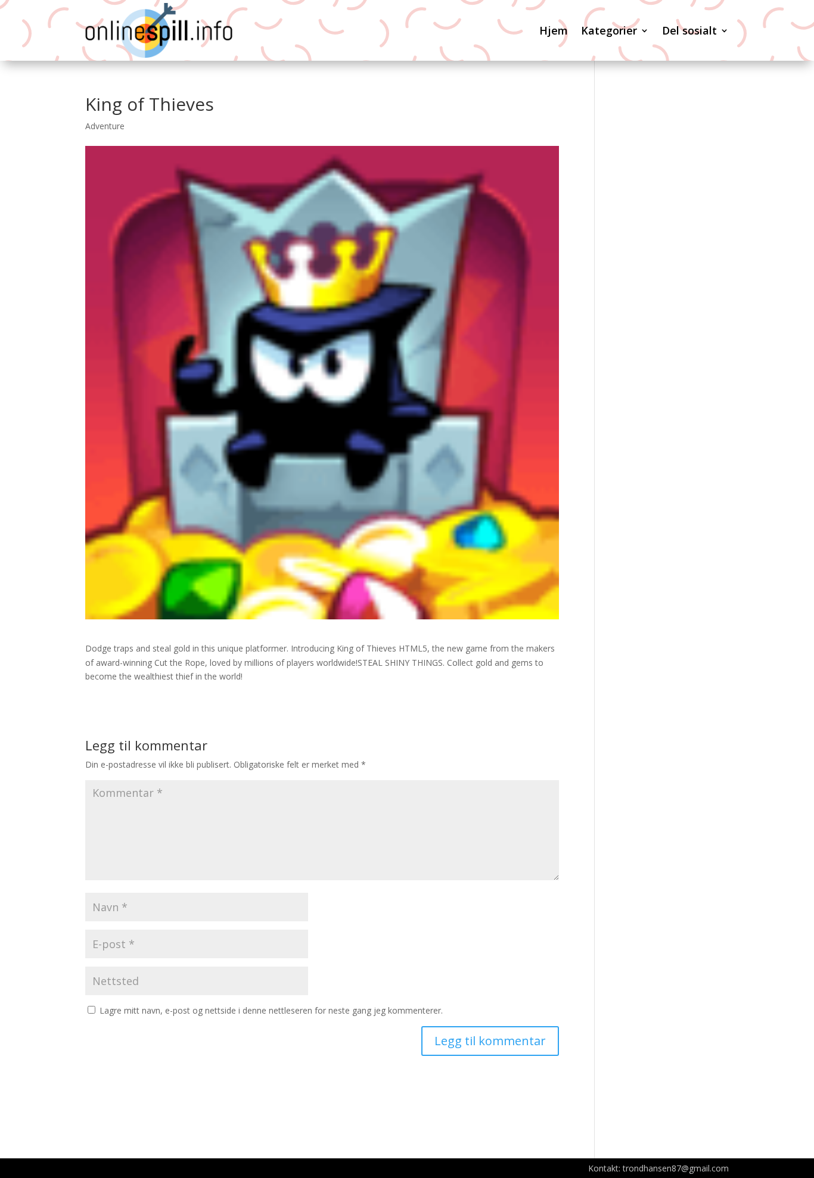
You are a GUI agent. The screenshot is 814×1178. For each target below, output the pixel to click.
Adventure (105, 126)
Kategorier (609, 30)
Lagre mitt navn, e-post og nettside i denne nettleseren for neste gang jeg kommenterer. (271, 1010)
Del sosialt (689, 30)
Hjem (553, 30)
